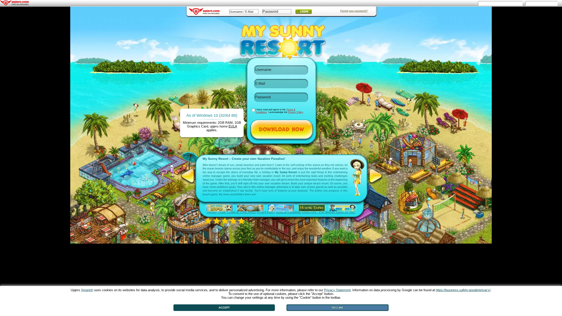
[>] (376, 176)
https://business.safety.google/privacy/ (463, 290)
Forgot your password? (354, 11)
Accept (224, 307)
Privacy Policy (295, 112)
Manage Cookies (281, 218)
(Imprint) (87, 290)
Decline (337, 307)
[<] (189, 176)
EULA (233, 126)
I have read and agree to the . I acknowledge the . (280, 110)
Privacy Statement (337, 290)
